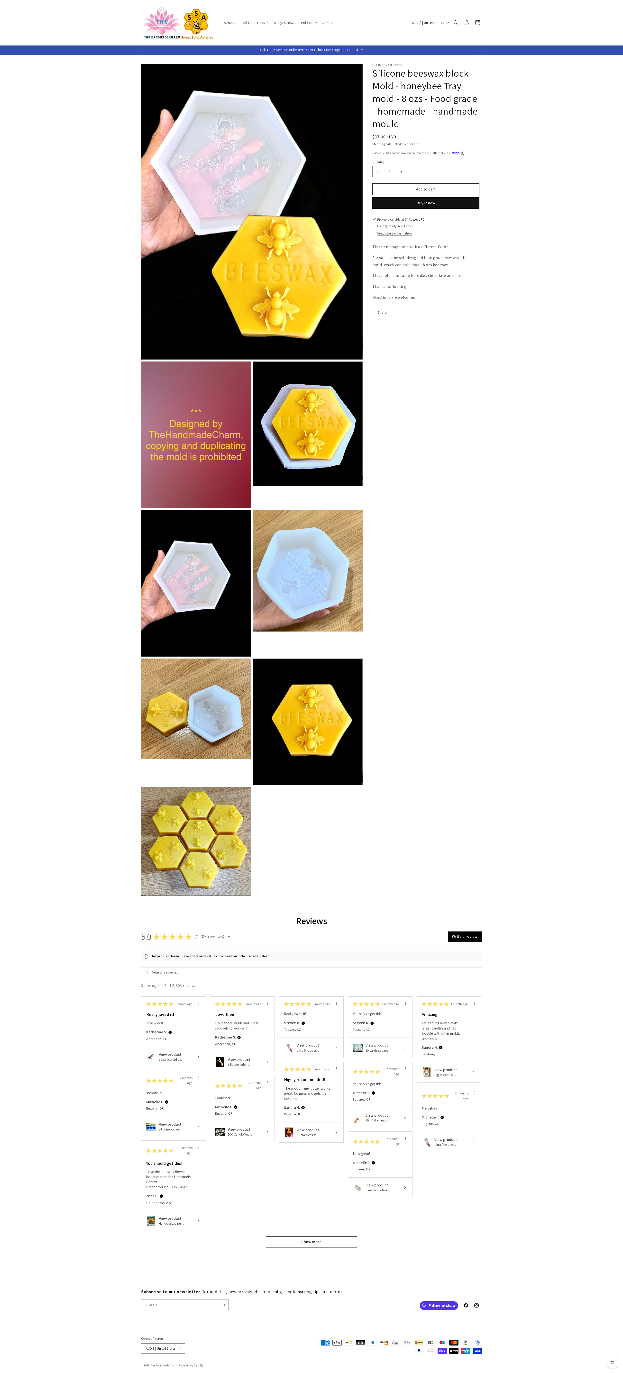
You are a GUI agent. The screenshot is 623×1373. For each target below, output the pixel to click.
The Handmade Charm (164, 1365)
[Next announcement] (480, 50)
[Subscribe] (223, 1305)
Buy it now (426, 203)
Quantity (378, 162)
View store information (394, 233)
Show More (429, 1038)
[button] (255, 23)
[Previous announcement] (142, 50)
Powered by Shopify (191, 1365)
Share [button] (382, 312)
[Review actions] (198, 1003)
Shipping (378, 144)
